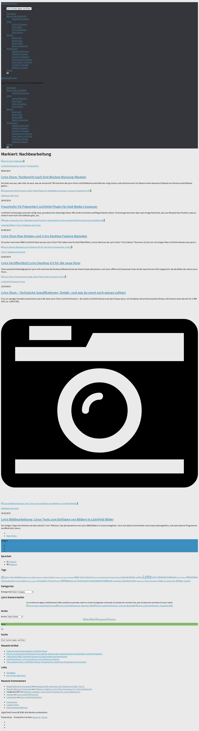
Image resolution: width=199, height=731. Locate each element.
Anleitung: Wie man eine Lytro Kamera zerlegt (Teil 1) (59, 686)
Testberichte (33, 166)
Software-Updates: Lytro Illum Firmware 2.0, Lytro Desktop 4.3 (63, 689)
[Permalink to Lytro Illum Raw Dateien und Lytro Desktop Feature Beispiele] (52, 220)
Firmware (71, 577)
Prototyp (52, 581)
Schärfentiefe (83, 581)
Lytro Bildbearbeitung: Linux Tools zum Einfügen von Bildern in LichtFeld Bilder (57, 519)
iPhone (94, 577)
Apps (34, 577)
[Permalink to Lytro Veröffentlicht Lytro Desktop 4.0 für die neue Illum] (36, 247)
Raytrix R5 (16, 38)
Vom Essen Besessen (16, 675)
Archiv (4, 616)
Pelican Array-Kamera (22, 59)
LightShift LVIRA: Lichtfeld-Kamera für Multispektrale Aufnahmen (36, 656)
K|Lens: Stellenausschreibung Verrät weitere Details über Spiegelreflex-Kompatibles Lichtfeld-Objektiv (54, 653)
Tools (146, 581)
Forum (9, 70)
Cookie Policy (12, 704)
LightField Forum (9, 3)
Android (18, 577)
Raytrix (9, 35)
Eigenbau (57, 577)
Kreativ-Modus (115, 577)
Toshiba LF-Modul (20, 65)
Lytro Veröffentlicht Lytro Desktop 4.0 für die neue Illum (40, 263)
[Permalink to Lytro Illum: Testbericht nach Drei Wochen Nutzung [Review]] (12, 161)
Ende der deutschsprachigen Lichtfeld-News (26, 651)
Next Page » (11, 535)
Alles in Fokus (9, 577)
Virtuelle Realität (169, 581)
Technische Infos (129, 581)
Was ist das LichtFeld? (16, 16)
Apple (30, 577)
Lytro (8, 21)
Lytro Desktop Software (164, 577)
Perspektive (42, 581)
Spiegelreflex (117, 581)
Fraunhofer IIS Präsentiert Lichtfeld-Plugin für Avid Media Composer (49, 206)
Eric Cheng (64, 577)
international (86, 577)
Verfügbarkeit (153, 581)
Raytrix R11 (17, 40)
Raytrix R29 (17, 43)
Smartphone (96, 580)
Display (51, 577)
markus (9, 694)
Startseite (11, 13)
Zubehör (187, 581)
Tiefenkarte (140, 581)
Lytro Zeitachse (19, 29)
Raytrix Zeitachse (20, 46)
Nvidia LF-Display (20, 67)
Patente (24, 581)
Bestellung (40, 577)
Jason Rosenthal (103, 577)
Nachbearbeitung (7, 581)
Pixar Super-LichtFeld (22, 62)
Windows (179, 581)
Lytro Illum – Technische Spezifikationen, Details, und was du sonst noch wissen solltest (63, 292)
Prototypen (11, 48)
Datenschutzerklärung (16, 707)
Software (107, 580)
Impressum (11, 702)
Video (161, 580)
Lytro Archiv (17, 32)
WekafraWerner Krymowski (19, 686)
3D (2, 577)
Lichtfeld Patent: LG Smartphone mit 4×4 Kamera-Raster (32, 659)
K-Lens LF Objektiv (20, 56)
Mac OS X (179, 577)
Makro (184, 577)
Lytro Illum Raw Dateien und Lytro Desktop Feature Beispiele (44, 236)
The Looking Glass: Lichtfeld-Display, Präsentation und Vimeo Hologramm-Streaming (46, 662)
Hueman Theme (39, 717)
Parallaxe (18, 581)
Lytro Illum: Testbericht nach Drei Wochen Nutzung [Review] (43, 177)
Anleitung (25, 577)
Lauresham (11, 697)
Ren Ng (73, 581)
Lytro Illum (17, 27)
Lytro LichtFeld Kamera (27, 694)
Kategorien (6, 591)
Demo (46, 577)
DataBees (10, 672)
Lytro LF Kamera (19, 24)
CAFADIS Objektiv (20, 54)
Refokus (65, 580)
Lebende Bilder (8, 225)
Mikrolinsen (192, 577)
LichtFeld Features (20, 19)
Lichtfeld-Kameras (10, 166)
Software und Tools (10, 195)
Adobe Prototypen (20, 51)
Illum (76, 577)
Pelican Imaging (32, 581)
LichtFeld (139, 577)
